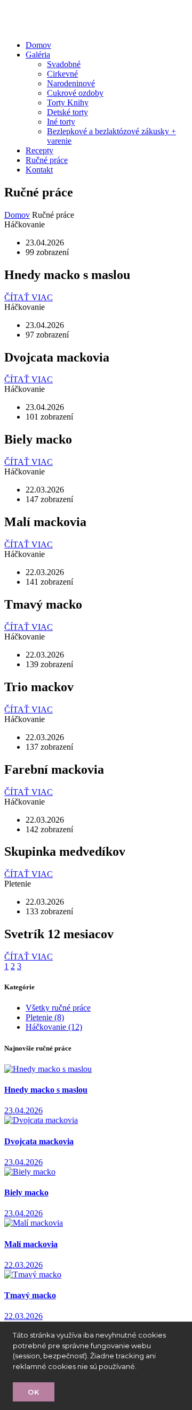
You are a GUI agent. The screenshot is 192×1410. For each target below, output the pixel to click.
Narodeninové (71, 83)
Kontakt (39, 169)
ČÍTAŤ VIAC (28, 297)
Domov (38, 45)
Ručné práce (47, 160)
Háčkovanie (54, 1026)
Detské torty (67, 112)
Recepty (39, 150)
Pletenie (45, 1017)
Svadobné (64, 64)
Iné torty (61, 121)
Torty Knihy (68, 102)
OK (33, 1392)
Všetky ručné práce (58, 1007)
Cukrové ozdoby (75, 92)
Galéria (38, 54)
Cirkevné (62, 73)
